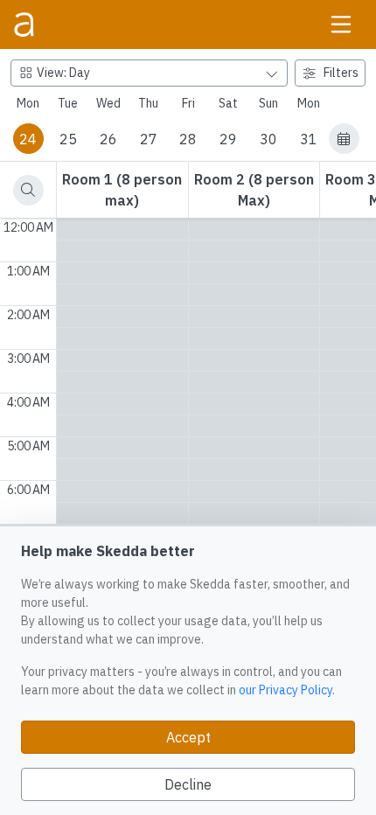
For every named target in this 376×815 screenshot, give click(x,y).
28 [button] (188, 139)
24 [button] (28, 139)
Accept (188, 737)
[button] (344, 138)
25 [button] (68, 139)
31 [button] (308, 139)
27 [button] (148, 139)
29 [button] (228, 139)
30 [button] (268, 139)
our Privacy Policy (285, 690)
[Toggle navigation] (341, 24)
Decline (188, 784)
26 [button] (108, 139)
